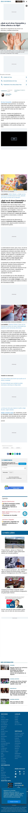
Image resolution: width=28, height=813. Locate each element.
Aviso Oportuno (18, 736)
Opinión (5, 498)
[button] (18, 1)
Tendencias (4, 90)
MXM (2, 753)
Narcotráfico (4, 736)
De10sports (17, 746)
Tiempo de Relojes (5, 777)
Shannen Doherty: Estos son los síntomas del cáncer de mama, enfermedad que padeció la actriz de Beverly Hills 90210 (13, 326)
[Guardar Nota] (20, 454)
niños (12, 447)
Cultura (2, 746)
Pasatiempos (18, 753)
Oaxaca (16, 717)
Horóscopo (17, 755)
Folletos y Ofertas (19, 734)
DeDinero (17, 748)
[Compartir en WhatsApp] (13, 454)
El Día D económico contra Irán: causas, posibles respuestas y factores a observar (11, 506)
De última (3, 758)
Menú (2, 756)
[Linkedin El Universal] (15, 776)
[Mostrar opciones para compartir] (27, 6)
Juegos (16, 751)
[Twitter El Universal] (24, 771)
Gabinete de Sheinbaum (4, 727)
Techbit (2, 754)
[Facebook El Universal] (19, 771)
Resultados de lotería (18, 757)
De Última (3, 772)
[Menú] (26, 1)
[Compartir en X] (10, 454)
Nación (2, 716)
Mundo (2, 729)
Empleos (17, 738)
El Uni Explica (4, 724)
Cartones (3, 739)
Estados (3, 734)
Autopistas (3, 761)
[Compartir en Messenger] (15, 454)
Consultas (3, 763)
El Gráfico (17, 745)
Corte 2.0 (3, 717)
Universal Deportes (5, 743)
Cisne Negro (4, 778)
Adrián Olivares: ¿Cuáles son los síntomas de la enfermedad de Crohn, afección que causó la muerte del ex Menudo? (13, 195)
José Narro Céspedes (8, 519)
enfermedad (6, 447)
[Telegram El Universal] (15, 771)
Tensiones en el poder (10, 515)
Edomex (17, 716)
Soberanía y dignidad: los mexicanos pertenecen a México (10, 523)
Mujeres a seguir (5, 719)
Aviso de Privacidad (15, 796)
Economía (3, 741)
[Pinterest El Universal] (24, 774)
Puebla (16, 719)
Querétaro (17, 722)
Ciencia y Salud (4, 751)
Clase (2, 767)
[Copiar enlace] (17, 454)
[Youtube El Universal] (16, 774)
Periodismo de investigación (4, 722)
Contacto (14, 805)
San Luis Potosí (18, 724)
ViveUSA (17, 750)
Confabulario (4, 748)
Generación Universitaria (18, 742)
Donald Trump (4, 731)
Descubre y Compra (19, 733)
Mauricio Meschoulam (8, 501)
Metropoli (3, 732)
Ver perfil (8, 95)
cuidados (18, 447)
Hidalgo (16, 721)
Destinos (3, 760)
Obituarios (17, 739)
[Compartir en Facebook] (8, 454)
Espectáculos (4, 744)
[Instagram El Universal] (20, 774)
